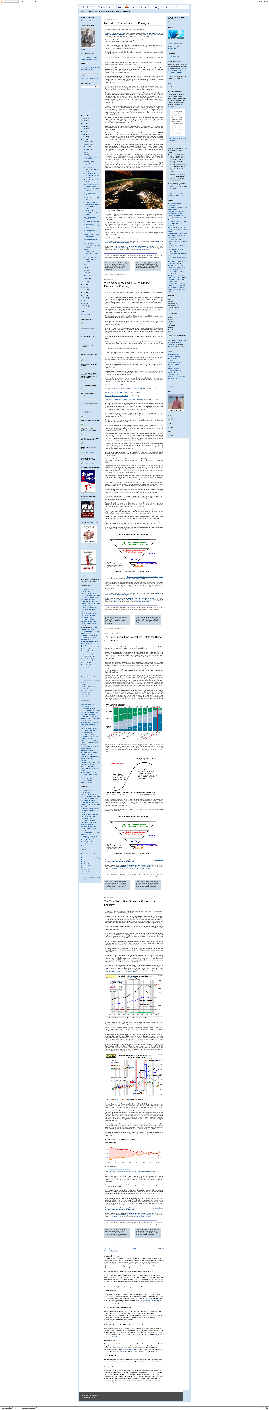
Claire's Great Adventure (88, 687)
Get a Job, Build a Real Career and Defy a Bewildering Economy (89, 643)
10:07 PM (123, 628)
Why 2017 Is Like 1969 (90, 202)
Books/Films (92, 11)
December (87, 141)
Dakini (170, 366)
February (86, 275)
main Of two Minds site (179, 340)
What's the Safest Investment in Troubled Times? (91, 225)
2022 (83, 126)
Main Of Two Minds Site (106, 11)
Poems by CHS (85, 315)
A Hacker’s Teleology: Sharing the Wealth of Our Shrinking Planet (89, 724)
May (85, 267)
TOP (267, 1408)
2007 (83, 306)
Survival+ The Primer (87, 663)
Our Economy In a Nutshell (175, 245)
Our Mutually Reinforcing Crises (177, 221)
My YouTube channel (174, 46)
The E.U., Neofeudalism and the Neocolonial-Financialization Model (125, 388)
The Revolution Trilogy (174, 203)
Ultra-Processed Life (87, 591)
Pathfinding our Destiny (87, 619)
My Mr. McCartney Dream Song (177, 376)
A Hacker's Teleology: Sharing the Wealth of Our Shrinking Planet (89, 609)
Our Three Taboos (173, 239)
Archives (83, 11)
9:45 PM (123, 1241)
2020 (83, 131)
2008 (83, 303)
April (85, 270)
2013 (83, 290)
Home (134, 1248)
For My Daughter (85, 695)
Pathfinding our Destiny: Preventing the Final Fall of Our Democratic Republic (90, 736)
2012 (83, 292)
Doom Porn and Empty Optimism (177, 253)
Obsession (171, 360)
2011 (83, 295)
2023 (83, 123)
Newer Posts (107, 1248)
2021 (83, 129)
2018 (83, 137)
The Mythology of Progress (88, 593)
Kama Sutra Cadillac (87, 691)
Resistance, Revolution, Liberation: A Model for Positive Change (89, 768)
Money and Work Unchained (89, 621)
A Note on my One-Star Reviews (177, 257)
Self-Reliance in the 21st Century (90, 595)
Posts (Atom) (114, 1251)
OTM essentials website (142, 249)
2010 (83, 298)
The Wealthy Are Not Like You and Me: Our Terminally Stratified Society (177, 229)
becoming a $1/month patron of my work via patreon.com (134, 242)
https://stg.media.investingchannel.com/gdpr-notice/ (119, 1321)
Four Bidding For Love (87, 685)
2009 (83, 300)
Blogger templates (7, 1408)
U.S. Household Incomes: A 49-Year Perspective (120, 971)
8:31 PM (123, 893)
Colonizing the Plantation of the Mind (116, 396)
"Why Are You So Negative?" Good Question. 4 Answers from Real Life (177, 217)
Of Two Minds (85, 689)
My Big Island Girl (173, 354)
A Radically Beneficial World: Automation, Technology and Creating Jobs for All (89, 637)
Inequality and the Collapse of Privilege (141, 246)
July (85, 155)
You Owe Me (171, 372)
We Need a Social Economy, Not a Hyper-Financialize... (91, 163)
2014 (83, 287)
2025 (83, 118)
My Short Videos (172, 48)
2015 (83, 284)
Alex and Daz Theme (174, 356)
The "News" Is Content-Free (92, 221)
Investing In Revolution (87, 589)
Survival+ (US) (85, 776)
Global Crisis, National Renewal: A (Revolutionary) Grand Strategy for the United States (90, 603)
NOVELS (83, 850)
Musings (118, 11)
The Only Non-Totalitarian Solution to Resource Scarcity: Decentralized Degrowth (176, 267)
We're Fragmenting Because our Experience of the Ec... (92, 245)
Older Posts (161, 1248)
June (85, 265)
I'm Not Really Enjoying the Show (177, 233)
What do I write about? (87, 21)
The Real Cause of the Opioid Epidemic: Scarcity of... (90, 259)
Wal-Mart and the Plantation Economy (116, 392)
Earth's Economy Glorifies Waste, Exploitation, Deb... (91, 206)
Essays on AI (171, 205)
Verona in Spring (85, 693)
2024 (83, 120)
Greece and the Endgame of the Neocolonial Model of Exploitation (125, 399)
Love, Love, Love (173, 374)
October (86, 147)
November (87, 144)
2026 (83, 115)
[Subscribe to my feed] (81, 1397)
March (86, 273)
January (86, 278)
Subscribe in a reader (88, 1397)
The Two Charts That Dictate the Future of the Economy (91, 175)
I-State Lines (84, 697)
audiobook (115, 249)
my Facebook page (173, 56)
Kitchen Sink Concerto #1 (175, 362)
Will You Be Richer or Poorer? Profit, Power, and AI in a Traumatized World (89, 816)
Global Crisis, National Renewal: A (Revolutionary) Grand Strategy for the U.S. (90, 804)
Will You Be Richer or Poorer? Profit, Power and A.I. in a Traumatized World (89, 615)
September (87, 149)
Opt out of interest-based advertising (147, 1300)
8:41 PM (123, 274)
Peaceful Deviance (173, 368)
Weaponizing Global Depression (177, 241)
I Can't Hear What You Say (175, 370)
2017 (83, 139)
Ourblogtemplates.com (28, 1408)
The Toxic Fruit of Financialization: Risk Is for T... (91, 169)
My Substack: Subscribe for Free (90, 78)
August (86, 152)
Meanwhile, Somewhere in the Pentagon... (127, 23)
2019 (83, 134)
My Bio (83, 49)
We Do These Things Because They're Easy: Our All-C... (91, 212)
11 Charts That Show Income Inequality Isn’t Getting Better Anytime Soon (132, 1171)
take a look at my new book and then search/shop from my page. (177, 70)
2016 (83, 282)
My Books (126, 11)
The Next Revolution (174, 364)
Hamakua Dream (173, 358)
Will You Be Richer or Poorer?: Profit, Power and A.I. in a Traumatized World (89, 730)
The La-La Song (172, 378)
